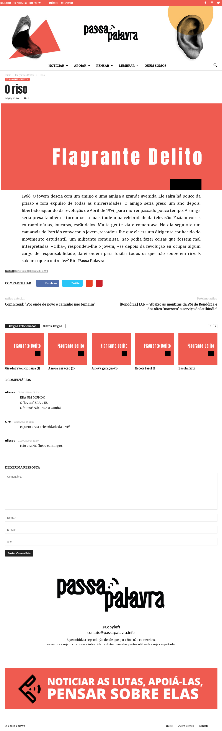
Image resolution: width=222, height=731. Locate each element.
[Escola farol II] (154, 349)
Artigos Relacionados (22, 326)
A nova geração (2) (61, 368)
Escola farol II (145, 368)
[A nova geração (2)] (67, 349)
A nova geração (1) (105, 368)
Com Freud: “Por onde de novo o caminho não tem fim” (50, 304)
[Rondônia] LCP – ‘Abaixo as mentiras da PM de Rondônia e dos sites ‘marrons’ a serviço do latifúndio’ (168, 306)
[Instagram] (212, 3)
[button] (215, 65)
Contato (67, 3)
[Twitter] (218, 3)
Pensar (102, 66)
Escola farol (186, 368)
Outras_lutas (39, 271)
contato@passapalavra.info (111, 632)
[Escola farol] (197, 349)
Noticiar (56, 66)
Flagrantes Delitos (24, 75)
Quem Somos (155, 66)
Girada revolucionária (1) (22, 368)
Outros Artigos (52, 326)
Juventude (21, 271)
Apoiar (80, 66)
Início (53, 3)
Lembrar (127, 66)
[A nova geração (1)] (111, 349)
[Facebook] (205, 3)
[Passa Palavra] (111, 33)
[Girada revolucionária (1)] (24, 349)
